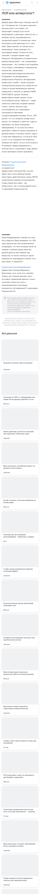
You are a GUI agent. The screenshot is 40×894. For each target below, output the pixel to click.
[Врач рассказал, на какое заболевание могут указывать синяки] (20, 836)
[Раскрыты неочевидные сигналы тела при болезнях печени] (20, 630)
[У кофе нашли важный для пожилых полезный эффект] (20, 562)
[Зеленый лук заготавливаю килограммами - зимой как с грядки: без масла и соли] (20, 527)
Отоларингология (20, 9)
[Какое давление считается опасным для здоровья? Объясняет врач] (20, 424)
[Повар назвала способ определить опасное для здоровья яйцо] (20, 871)
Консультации (6, 9)
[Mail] (7, 2)
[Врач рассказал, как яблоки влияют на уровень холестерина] (20, 459)
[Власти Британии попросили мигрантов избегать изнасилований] (20, 665)
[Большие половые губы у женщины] (20, 355)
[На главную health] (14, 2)
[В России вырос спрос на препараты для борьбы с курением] (20, 768)
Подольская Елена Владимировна (16, 267)
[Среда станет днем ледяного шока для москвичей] (20, 733)
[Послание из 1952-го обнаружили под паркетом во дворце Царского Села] (20, 390)
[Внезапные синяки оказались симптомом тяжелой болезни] (20, 699)
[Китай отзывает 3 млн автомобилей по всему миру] (20, 493)
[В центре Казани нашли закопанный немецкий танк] (20, 596)
